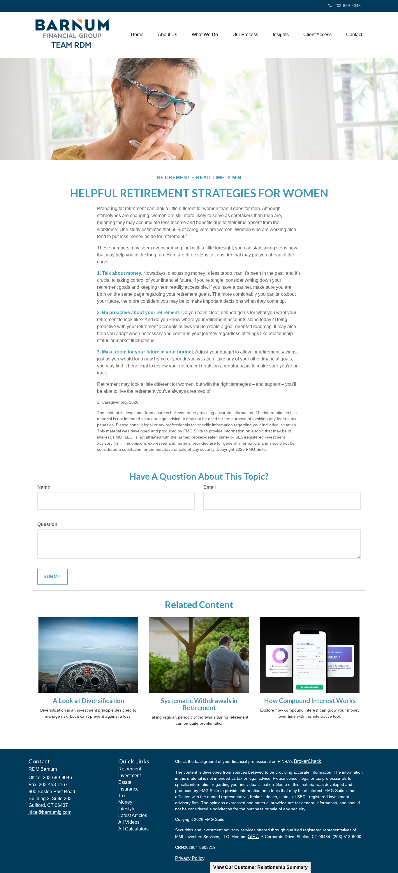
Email (209, 487)
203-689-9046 (347, 5)
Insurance (128, 788)
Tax (122, 795)
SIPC (253, 836)
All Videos (129, 822)
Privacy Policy (190, 858)
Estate (124, 782)
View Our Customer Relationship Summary (260, 867)
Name (43, 487)
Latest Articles (132, 815)
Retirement (129, 768)
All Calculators (133, 828)
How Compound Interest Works (310, 701)
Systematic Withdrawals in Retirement (199, 704)
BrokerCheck (307, 761)
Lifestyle (126, 808)
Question (47, 524)
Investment (129, 775)
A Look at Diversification (88, 701)
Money (125, 802)
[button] (167, 34)
